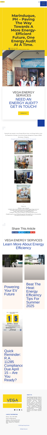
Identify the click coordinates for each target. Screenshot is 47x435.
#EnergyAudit (32, 139)
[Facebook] (19, 410)
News (28, 49)
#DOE (23, 139)
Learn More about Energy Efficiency (23, 246)
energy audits (30, 407)
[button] (39, 2)
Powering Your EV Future (11, 290)
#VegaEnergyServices (16, 139)
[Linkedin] (15, 410)
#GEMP (27, 139)
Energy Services (22, 49)
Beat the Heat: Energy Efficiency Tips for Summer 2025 (33, 295)
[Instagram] (17, 410)
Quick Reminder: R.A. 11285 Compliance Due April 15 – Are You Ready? (13, 365)
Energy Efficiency (14, 49)
